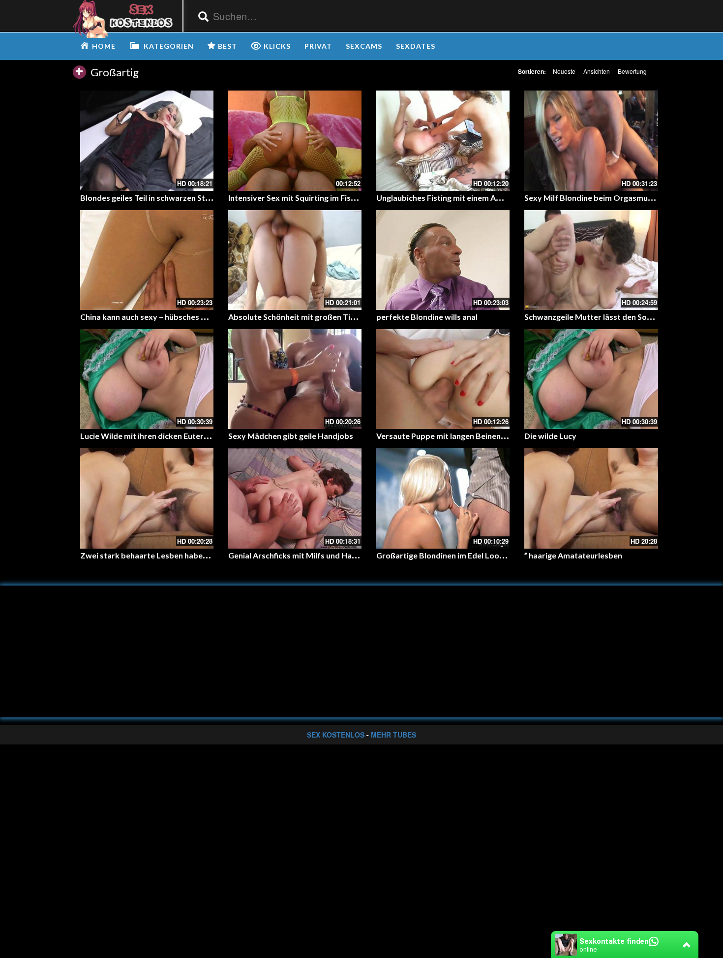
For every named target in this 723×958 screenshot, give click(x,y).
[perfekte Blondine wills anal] (443, 260)
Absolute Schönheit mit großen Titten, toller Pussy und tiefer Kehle (350, 316)
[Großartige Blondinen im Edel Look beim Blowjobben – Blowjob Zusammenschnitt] (443, 498)
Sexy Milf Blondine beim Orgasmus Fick (596, 197)
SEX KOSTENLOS (335, 735)
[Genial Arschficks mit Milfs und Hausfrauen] (295, 498)
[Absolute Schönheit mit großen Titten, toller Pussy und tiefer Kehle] (295, 260)
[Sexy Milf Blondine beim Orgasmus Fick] (591, 140)
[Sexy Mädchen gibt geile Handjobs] (295, 379)
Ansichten (596, 71)
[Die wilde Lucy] (591, 379)
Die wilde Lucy (550, 435)
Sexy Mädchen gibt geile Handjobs (290, 435)
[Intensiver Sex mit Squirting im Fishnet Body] (295, 140)
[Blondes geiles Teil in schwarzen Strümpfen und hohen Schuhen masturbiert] (146, 140)
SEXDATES (415, 46)
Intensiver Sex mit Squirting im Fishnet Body (308, 197)
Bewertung (632, 71)
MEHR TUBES (393, 735)
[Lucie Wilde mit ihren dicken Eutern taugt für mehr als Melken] (146, 379)
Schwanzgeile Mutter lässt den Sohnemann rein (610, 316)
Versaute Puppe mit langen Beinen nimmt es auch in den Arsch (488, 435)
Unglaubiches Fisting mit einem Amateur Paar (459, 197)
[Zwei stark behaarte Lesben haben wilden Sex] (146, 498)
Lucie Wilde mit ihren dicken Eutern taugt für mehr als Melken (191, 435)
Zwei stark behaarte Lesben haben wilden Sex (163, 555)
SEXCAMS (364, 46)
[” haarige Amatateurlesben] (591, 498)
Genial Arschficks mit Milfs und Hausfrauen (306, 555)
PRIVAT (318, 46)
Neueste (564, 71)
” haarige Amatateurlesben (573, 555)
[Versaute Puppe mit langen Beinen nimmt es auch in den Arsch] (443, 379)
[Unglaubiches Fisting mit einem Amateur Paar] (443, 140)
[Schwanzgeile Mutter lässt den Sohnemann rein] (591, 260)
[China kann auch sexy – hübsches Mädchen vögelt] (146, 260)
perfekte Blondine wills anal (427, 316)
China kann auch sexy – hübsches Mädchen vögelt (170, 316)
